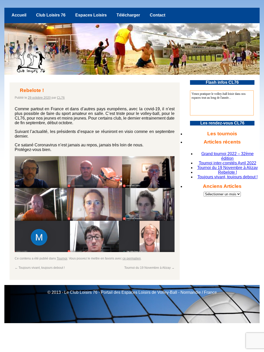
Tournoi (62, 258)
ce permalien (131, 258)
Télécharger (128, 15)
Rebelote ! (227, 172)
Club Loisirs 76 (50, 15)
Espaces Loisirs (91, 15)
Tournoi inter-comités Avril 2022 (227, 163)
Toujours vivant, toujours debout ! (40, 268)
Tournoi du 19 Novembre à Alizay (149, 268)
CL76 (61, 97)
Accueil (19, 15)
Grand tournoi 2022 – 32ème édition (227, 156)
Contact (157, 15)
